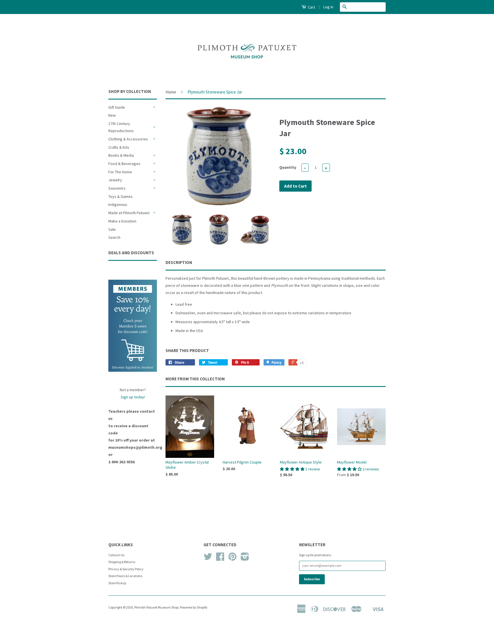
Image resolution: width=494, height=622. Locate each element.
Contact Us (116, 555)
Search (114, 237)
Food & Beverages (124, 163)
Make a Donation (122, 221)
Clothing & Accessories (128, 139)
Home (171, 92)
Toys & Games (120, 196)
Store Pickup (117, 583)
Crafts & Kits (118, 147)
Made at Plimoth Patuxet (129, 212)
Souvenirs (117, 188)
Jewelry (115, 179)
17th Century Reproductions (121, 127)
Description (179, 262)
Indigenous (117, 204)
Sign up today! (133, 397)
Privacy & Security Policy (126, 569)
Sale (112, 229)
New (112, 115)
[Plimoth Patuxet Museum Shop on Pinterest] (232, 559)
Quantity (287, 167)
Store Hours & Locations (125, 576)
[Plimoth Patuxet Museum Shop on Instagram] (244, 559)
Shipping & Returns (121, 562)
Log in (328, 6)
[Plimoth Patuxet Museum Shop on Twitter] (208, 559)
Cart (311, 7)
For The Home (120, 171)
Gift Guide (116, 107)
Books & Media (121, 155)
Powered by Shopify (194, 607)
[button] (292, 469)
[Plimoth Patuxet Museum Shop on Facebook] (220, 559)
